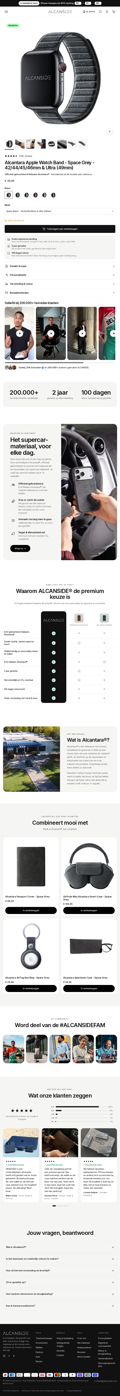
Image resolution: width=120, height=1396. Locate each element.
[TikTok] (9, 1356)
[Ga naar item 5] (51, 144)
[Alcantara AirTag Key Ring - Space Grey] (31, 946)
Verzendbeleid (105, 1358)
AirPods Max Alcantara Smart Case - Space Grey (87, 898)
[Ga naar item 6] (62, 144)
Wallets (39, 1347)
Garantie (60, 1350)
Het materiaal (83, 1343)
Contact (60, 1355)
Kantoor (39, 1352)
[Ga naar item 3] (30, 144)
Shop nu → (20, 548)
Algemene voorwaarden (104, 1344)
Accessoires (41, 1343)
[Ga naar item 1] (9, 144)
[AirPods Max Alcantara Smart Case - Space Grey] (89, 865)
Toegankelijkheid (73, 1391)
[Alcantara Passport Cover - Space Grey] (31, 865)
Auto (38, 1356)
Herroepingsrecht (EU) (106, 1365)
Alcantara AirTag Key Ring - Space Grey (27, 977)
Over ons (81, 1338)
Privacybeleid (104, 1338)
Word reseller (83, 1356)
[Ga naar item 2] (20, 144)
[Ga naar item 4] (41, 144)
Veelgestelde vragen (62, 1344)
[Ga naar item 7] (72, 144)
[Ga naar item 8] (83, 144)
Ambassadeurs (84, 1347)
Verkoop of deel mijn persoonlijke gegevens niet (43, 1391)
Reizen (39, 1361)
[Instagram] (4, 1356)
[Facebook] (13, 1356)
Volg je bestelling (64, 1338)
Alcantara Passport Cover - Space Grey (27, 896)
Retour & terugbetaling (104, 1352)
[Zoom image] (110, 131)
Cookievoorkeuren (11, 1391)
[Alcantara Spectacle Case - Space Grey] (89, 946)
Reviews (81, 1352)
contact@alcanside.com (105, 1381)
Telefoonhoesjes (44, 1338)
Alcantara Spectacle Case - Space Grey (85, 977)
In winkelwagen (31, 910)
